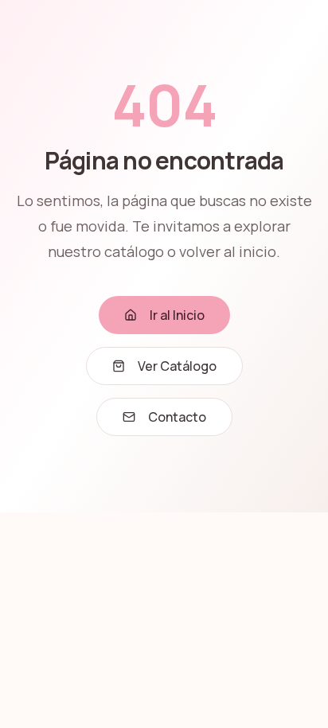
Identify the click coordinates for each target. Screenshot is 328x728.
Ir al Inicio (177, 315)
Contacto (177, 417)
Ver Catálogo (177, 366)
